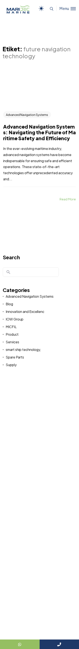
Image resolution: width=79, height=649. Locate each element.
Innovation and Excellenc (25, 311)
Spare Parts (15, 357)
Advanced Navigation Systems (27, 115)
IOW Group (14, 319)
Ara (8, 272)
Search (11, 257)
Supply (11, 365)
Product (12, 334)
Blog (9, 304)
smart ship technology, (23, 349)
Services (12, 342)
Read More (68, 199)
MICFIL (11, 326)
